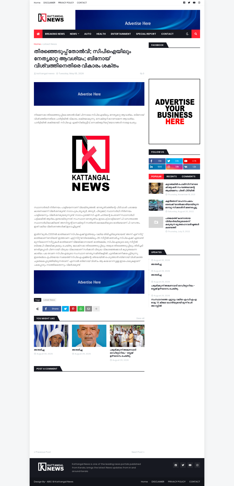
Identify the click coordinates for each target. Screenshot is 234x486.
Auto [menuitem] (87, 34)
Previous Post (43, 452)
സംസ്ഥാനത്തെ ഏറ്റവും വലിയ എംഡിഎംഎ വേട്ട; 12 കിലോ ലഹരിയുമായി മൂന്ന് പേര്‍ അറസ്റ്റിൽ (174, 302)
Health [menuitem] (101, 34)
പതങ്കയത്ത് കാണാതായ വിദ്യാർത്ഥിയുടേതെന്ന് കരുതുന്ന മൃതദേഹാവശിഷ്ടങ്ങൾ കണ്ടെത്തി (182, 223)
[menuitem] (38, 34)
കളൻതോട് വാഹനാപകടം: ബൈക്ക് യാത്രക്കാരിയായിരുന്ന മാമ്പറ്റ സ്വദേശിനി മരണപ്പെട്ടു (182, 204)
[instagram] (174, 241)
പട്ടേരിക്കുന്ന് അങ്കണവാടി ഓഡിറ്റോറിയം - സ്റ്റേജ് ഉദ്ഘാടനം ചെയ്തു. (123, 353)
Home (37, 2)
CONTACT (82, 2)
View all (140, 318)
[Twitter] (65, 309)
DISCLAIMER (49, 2)
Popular (156, 176)
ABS (49, 481)
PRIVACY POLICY (66, 2)
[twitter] (174, 239)
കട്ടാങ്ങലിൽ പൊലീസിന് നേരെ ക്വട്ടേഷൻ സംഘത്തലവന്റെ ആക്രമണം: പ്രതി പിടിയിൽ (181, 187)
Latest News (50, 44)
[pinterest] (174, 243)
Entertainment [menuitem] (121, 34)
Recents (172, 176)
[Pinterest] (73, 309)
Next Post (137, 452)
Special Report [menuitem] (146, 34)
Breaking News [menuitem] (55, 34)
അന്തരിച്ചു (39, 349)
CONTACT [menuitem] (167, 34)
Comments (188, 176)
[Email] (88, 309)
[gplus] (174, 244)
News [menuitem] (73, 34)
